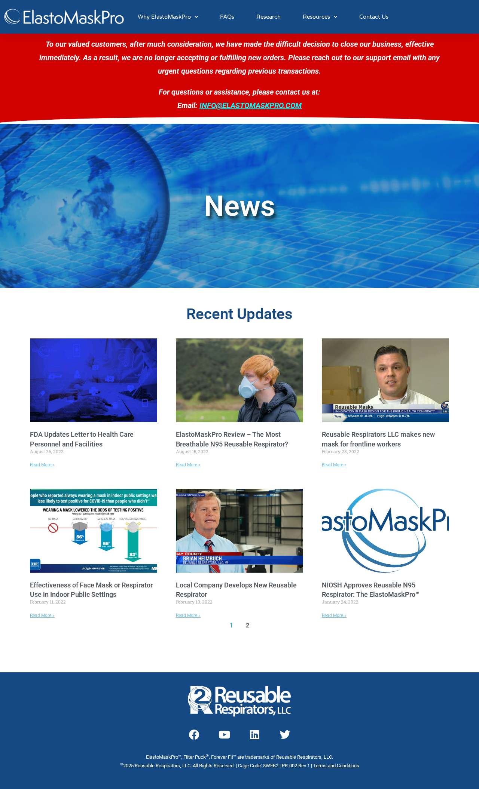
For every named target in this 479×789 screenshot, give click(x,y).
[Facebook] (194, 734)
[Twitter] (285, 734)
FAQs (227, 16)
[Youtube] (224, 734)
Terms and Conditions (336, 765)
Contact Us (373, 16)
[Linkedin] (254, 734)
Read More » (42, 464)
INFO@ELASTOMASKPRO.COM (250, 105)
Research (268, 16)
